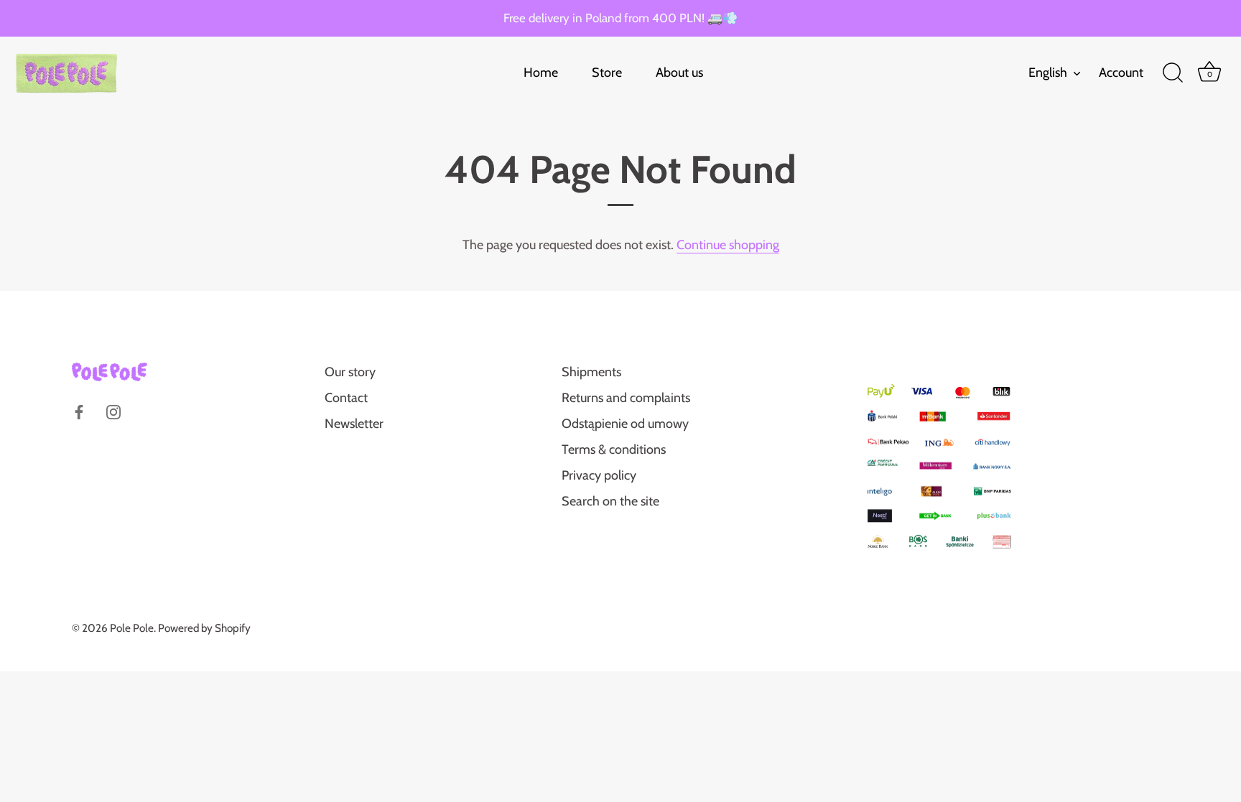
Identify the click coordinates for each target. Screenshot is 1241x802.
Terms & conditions (614, 449)
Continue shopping (728, 245)
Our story (350, 372)
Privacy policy (599, 475)
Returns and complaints (626, 398)
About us (679, 72)
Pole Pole (132, 628)
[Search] (1173, 73)
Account (1121, 72)
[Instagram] (113, 411)
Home (541, 72)
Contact (346, 398)
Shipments (591, 372)
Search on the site (610, 501)
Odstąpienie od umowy (625, 424)
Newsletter (354, 424)
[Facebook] (79, 411)
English (1047, 72)
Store (607, 72)
